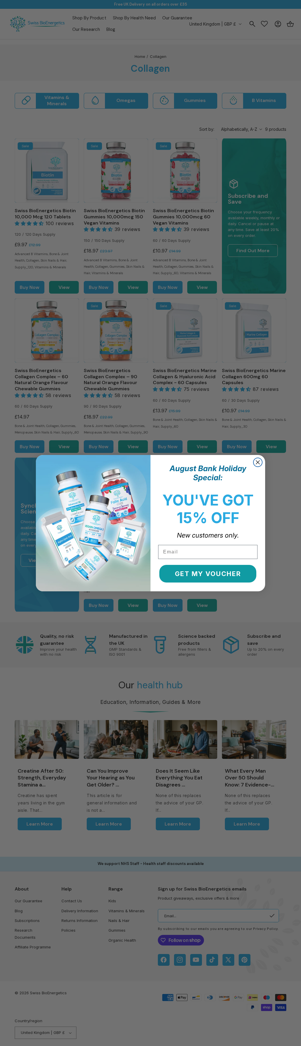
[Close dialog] (257, 462)
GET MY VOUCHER (208, 574)
